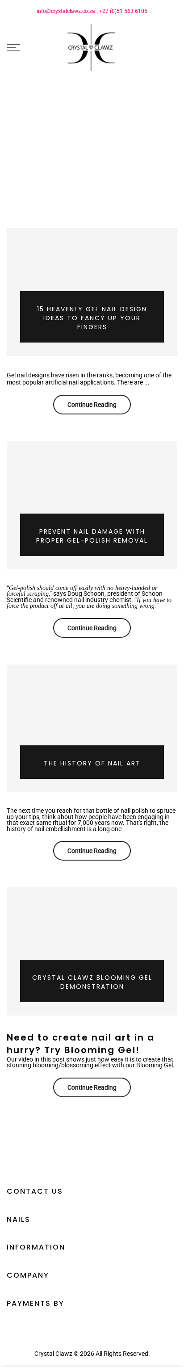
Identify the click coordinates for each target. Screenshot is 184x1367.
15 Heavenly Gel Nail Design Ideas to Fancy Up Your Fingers (92, 318)
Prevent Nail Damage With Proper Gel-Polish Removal (92, 536)
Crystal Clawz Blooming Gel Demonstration (92, 982)
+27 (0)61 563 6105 (123, 11)
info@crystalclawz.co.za (66, 11)
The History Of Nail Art (92, 763)
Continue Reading (92, 404)
